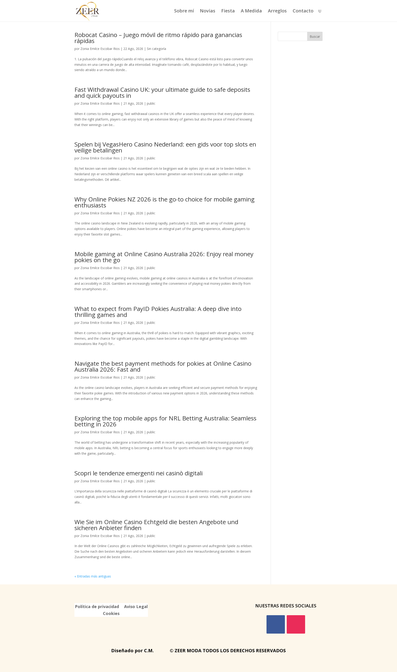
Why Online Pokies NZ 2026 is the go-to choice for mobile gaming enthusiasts (164, 202)
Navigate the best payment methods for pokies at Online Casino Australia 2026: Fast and (162, 366)
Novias (207, 11)
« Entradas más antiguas (92, 576)
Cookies (111, 614)
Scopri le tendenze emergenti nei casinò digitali (138, 473)
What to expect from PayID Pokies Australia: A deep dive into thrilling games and (157, 311)
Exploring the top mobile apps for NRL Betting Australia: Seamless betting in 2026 (165, 421)
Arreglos (277, 11)
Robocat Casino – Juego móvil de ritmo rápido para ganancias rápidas (158, 38)
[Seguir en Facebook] (276, 624)
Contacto (303, 11)
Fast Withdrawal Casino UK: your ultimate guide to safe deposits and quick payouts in (162, 92)
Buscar (315, 36)
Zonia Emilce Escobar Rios (100, 48)
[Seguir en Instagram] (296, 624)
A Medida (251, 11)
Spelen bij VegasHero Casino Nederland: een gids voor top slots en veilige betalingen (165, 147)
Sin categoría (156, 48)
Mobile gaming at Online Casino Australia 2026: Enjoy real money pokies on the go (163, 257)
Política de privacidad (97, 607)
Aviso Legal (136, 607)
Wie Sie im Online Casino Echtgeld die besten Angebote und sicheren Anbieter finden (156, 525)
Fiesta (228, 11)
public (151, 103)
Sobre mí (184, 11)
